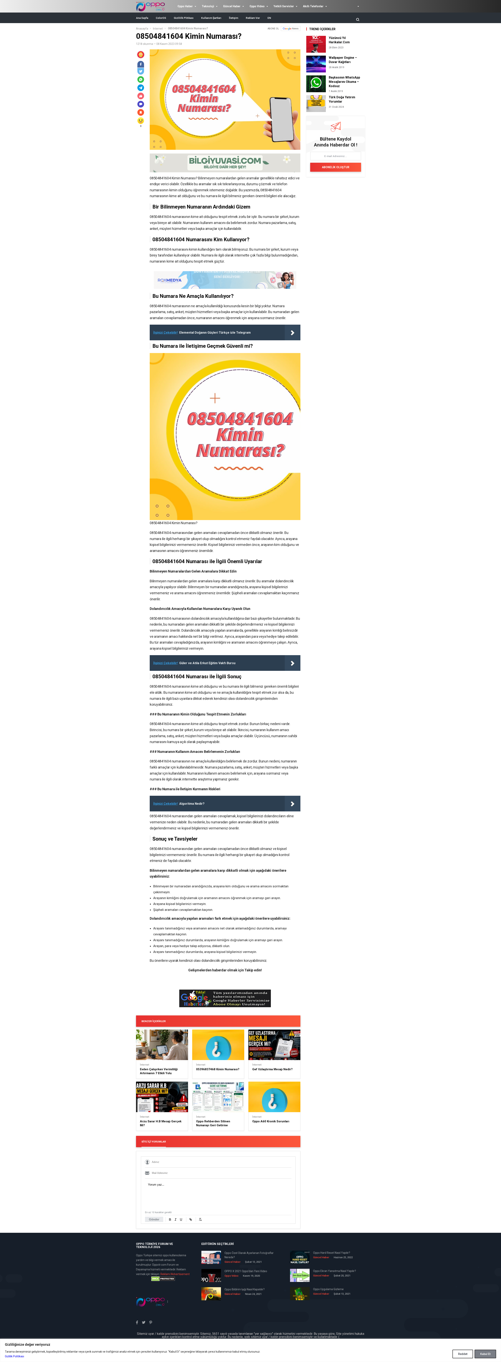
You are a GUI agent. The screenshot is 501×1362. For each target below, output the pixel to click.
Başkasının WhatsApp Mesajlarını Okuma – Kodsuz (344, 82)
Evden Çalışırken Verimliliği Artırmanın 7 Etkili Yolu (159, 1071)
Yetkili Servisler (284, 6)
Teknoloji (208, 6)
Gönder (154, 1219)
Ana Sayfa (142, 17)
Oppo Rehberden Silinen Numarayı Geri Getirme (213, 1123)
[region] (250, 1350)
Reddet (462, 1354)
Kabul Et (485, 1354)
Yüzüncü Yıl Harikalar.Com (339, 40)
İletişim (233, 17)
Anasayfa (142, 28)
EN (269, 17)
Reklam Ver (253, 17)
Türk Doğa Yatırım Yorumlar (342, 99)
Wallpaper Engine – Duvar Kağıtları (343, 60)
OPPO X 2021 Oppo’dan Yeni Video (245, 1271)
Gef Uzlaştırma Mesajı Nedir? (272, 1069)
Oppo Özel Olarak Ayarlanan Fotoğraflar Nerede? (249, 1255)
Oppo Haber (185, 6)
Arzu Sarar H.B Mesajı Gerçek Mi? (160, 1123)
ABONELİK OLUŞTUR (335, 167)
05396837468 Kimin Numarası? (217, 1069)
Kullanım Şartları (211, 17)
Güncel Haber (232, 6)
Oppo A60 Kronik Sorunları (270, 1121)
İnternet (158, 28)
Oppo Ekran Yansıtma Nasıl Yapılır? (334, 1271)
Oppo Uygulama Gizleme (328, 1289)
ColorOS (161, 17)
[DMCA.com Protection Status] (163, 1278)
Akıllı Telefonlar (313, 6)
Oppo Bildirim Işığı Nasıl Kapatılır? (244, 1289)
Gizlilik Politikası (14, 1356)
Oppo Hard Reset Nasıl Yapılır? (331, 1252)
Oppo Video (257, 6)
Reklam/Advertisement (175, 1274)
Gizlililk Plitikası (184, 17)
